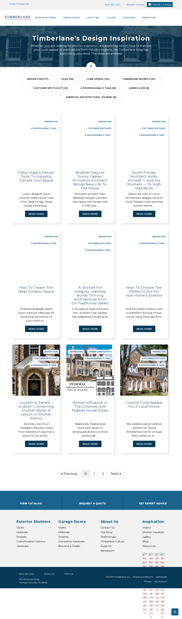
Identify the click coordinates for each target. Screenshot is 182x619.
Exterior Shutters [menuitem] (45, 17)
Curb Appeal (98, 79)
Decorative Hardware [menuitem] (71, 541)
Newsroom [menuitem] (107, 550)
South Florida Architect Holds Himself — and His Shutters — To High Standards (144, 180)
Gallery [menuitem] (111, 17)
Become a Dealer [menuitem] (69, 546)
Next (115, 474)
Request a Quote (135, 4)
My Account (160, 581)
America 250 (139, 88)
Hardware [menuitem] (23, 546)
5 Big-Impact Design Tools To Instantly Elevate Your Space (36, 176)
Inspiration (38, 79)
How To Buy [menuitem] (93, 17)
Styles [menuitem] (20, 527)
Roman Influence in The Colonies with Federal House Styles (90, 406)
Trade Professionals (19, 3)
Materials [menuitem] (22, 532)
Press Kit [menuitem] (106, 546)
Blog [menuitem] (145, 541)
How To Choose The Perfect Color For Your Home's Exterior (144, 291)
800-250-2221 (112, 4)
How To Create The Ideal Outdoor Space (36, 290)
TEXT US (68, 574)
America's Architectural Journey (91, 97)
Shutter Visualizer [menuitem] (153, 532)
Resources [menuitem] (129, 17)
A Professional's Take (98, 88)
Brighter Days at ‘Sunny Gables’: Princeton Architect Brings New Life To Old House (90, 180)
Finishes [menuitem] (21, 536)
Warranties (161, 576)
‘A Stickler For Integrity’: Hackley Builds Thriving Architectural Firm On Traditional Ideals (90, 295)
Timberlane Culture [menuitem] (112, 541)
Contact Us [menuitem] (107, 527)
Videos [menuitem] (147, 527)
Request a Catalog (161, 4)
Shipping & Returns (143, 576)
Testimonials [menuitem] (108, 536)
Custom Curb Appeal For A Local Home (144, 405)
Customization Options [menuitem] (31, 541)
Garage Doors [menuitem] (71, 17)
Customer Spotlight (50, 88)
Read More (36, 213)
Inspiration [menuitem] (149, 17)
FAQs (67, 79)
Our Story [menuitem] (107, 532)
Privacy (148, 581)
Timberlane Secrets (138, 79)
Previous (70, 474)
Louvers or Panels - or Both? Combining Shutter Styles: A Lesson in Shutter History (36, 410)
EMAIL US (49, 574)
